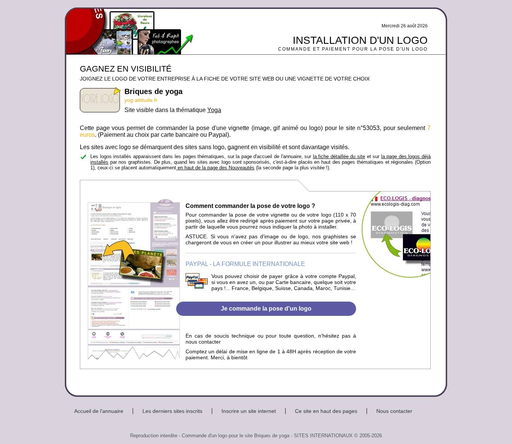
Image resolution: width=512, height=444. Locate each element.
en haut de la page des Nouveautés (215, 167)
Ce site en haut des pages (326, 411)
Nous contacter (394, 411)
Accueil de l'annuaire (98, 411)
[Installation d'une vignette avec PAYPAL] (197, 287)
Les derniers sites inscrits (172, 411)
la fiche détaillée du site (339, 156)
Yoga (214, 110)
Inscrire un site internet (249, 411)
